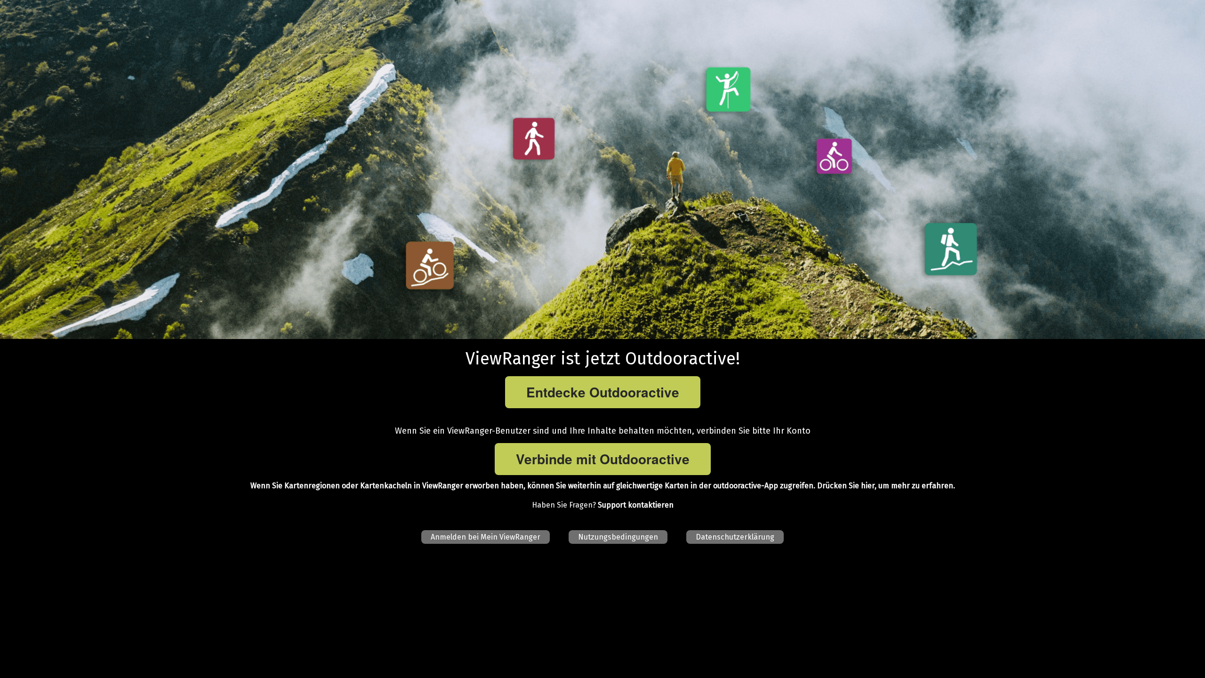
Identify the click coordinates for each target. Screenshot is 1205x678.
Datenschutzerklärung (735, 537)
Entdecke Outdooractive (602, 392)
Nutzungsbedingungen (618, 537)
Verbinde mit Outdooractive (603, 458)
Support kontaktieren (636, 504)
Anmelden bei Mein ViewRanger (485, 537)
